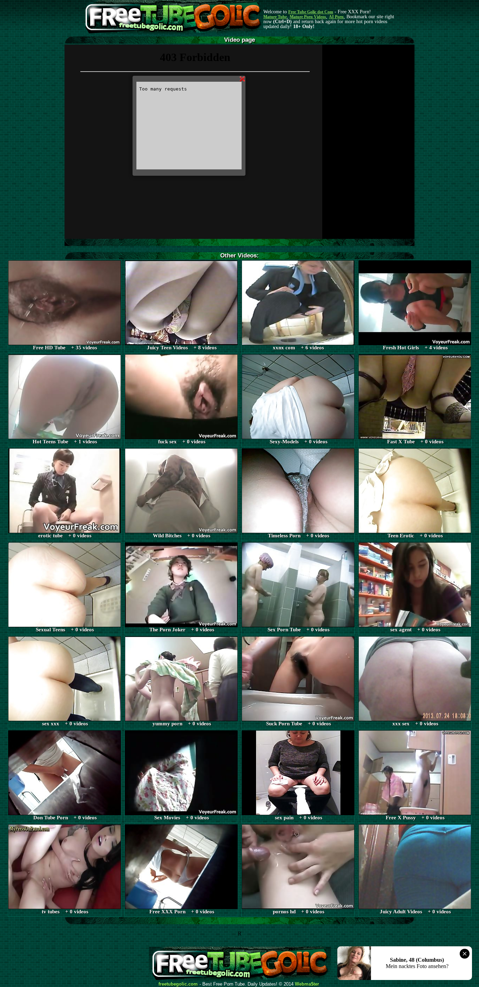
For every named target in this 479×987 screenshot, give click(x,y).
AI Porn (336, 16)
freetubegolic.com (178, 984)
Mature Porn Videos (308, 16)
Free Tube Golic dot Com (310, 11)
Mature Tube (275, 16)
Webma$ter (307, 984)
